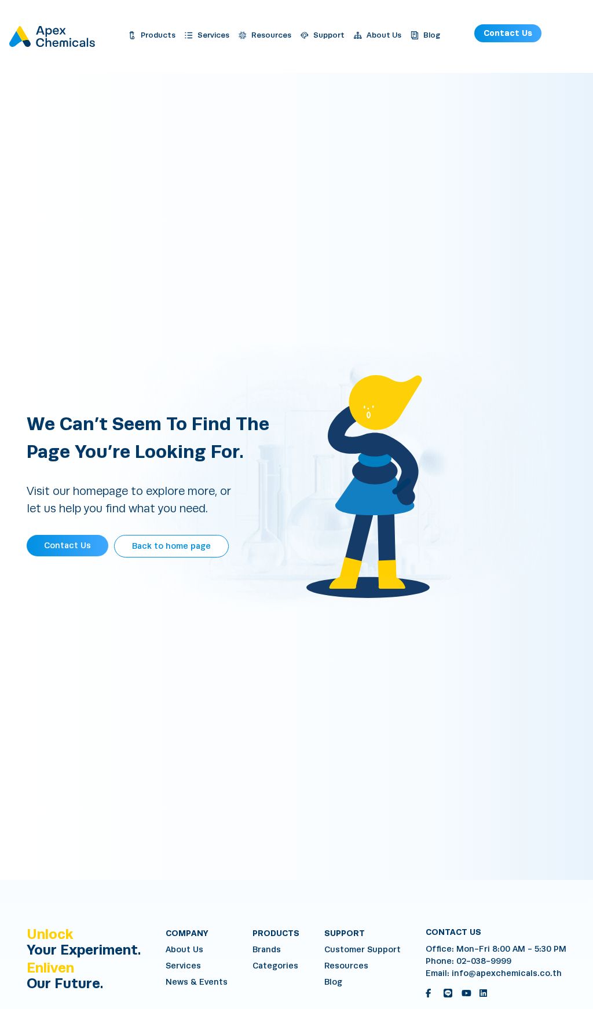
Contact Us (508, 33)
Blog (333, 982)
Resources (346, 966)
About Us (184, 950)
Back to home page (171, 546)
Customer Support (362, 950)
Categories (275, 966)
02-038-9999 (483, 961)
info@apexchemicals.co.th (507, 973)
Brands (266, 950)
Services (183, 966)
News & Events (197, 982)
